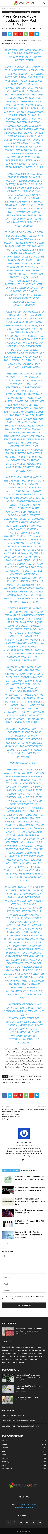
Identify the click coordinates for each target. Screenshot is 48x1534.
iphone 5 (23, 1076)
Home (4, 9)
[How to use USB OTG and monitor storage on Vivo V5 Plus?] (8, 1389)
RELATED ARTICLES (11, 1171)
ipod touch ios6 (8, 1079)
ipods (31, 1079)
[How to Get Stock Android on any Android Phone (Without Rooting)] (8, 1378)
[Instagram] (14, 1522)
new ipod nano (8, 1082)
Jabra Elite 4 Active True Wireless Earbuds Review (20, 1426)
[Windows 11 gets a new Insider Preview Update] (8, 1213)
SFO (29, 1082)
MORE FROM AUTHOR (29, 1171)
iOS (15, 12)
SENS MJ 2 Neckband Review (27, 1397)
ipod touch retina (21, 1079)
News (28, 12)
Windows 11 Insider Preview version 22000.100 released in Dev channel (28, 1235)
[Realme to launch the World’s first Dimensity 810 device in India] (8, 1190)
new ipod (38, 1079)
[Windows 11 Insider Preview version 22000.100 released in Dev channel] (8, 1235)
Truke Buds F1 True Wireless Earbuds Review (18, 1421)
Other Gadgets (36, 12)
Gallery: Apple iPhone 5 (37, 1109)
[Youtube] (39, 1522)
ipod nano (37, 1076)
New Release (21, 12)
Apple (18, 9)
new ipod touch (20, 1082)
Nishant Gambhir (10, 28)
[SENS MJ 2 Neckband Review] (7, 1400)
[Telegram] (27, 1522)
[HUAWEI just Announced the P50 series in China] (8, 1224)
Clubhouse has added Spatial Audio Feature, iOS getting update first (30, 1201)
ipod (30, 1076)
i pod (11, 1076)
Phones (11, 9)
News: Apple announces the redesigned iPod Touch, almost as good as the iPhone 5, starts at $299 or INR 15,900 (13, 1114)
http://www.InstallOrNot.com (24, 1145)
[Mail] (21, 1522)
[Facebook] (8, 1522)
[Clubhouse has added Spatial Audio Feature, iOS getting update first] (8, 1202)
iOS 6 (16, 1076)
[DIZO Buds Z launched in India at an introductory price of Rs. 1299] (8, 1179)
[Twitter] (24, 1159)
